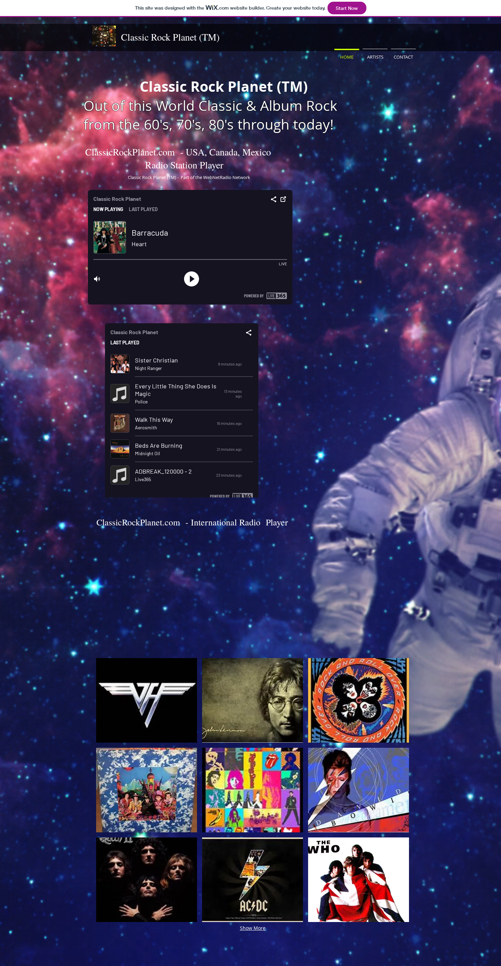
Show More (252, 928)
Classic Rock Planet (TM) (170, 36)
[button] (146, 700)
